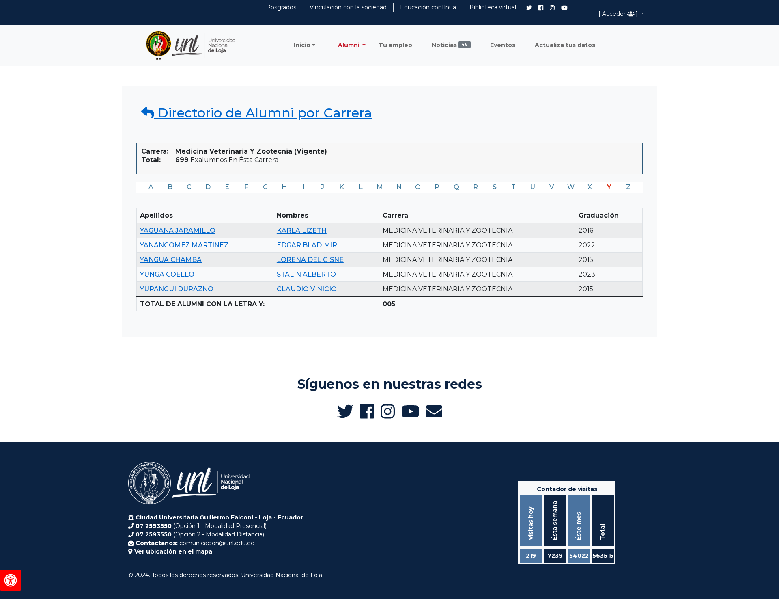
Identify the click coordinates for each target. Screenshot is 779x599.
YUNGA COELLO (167, 274)
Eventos (502, 45)
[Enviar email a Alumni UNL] (434, 411)
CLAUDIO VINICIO (307, 289)
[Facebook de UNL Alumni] (541, 7)
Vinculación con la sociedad (348, 7)
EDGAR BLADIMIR (307, 245)
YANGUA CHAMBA (171, 260)
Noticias (450, 45)
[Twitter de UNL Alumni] (529, 8)
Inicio (302, 45)
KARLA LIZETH (302, 230)
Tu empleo (395, 45)
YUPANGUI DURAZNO (176, 289)
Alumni (349, 45)
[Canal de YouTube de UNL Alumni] (564, 7)
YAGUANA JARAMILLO (177, 230)
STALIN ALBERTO (306, 274)
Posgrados (281, 7)
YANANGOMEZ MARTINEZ (184, 245)
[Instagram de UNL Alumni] (552, 7)
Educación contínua (428, 7)
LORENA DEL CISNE (310, 260)
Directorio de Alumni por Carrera (263, 113)
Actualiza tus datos (565, 45)
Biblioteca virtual (492, 7)
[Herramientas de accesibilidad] (10, 580)
